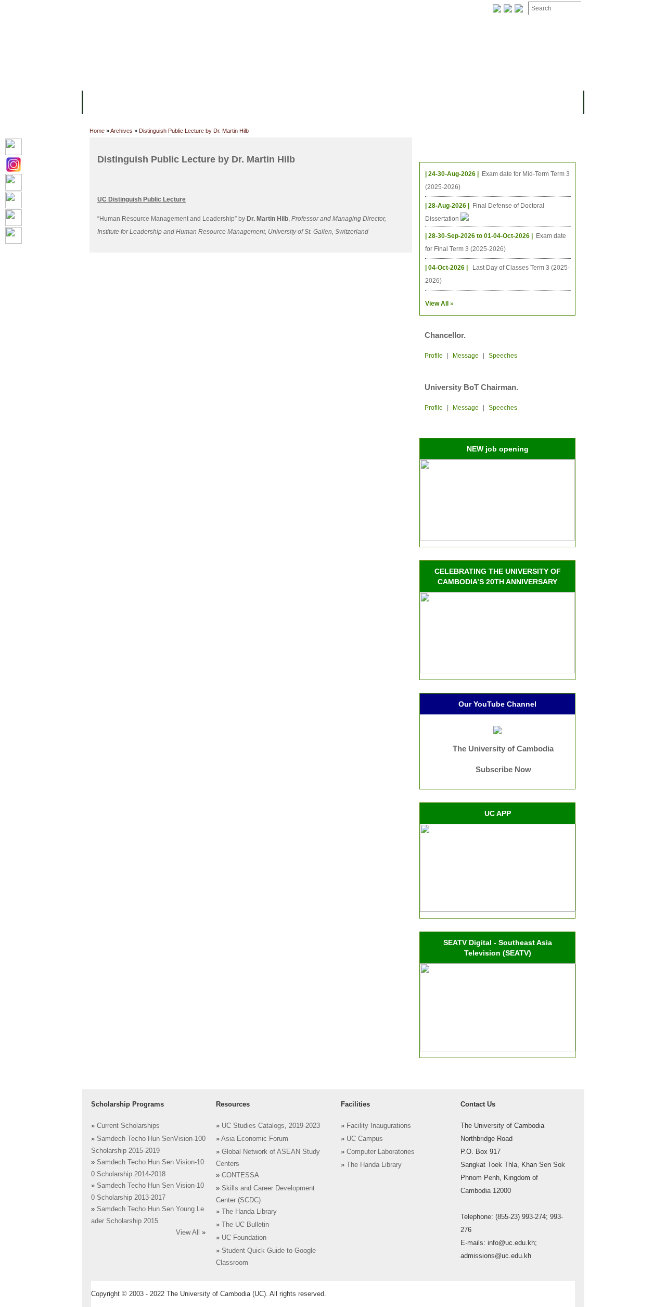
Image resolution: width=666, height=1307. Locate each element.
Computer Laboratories (381, 1151)
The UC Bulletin (245, 1224)
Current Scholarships (128, 1125)
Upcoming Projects (470, 101)
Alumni (407, 101)
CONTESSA (240, 1175)
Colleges (155, 101)
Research (362, 101)
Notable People (379, 8)
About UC (106, 101)
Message (466, 355)
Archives (222, 8)
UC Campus (365, 1138)
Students (313, 101)
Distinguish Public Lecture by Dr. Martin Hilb (194, 131)
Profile (434, 355)
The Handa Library (249, 1211)
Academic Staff (165, 8)
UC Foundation (244, 1237)
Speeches (503, 355)
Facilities (108, 8)
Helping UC (273, 8)
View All (188, 1232)
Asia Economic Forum (254, 1138)
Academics (207, 101)
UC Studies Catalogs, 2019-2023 (271, 1125)
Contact (322, 8)
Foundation (440, 8)
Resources (261, 101)
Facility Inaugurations (379, 1125)
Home (97, 131)
